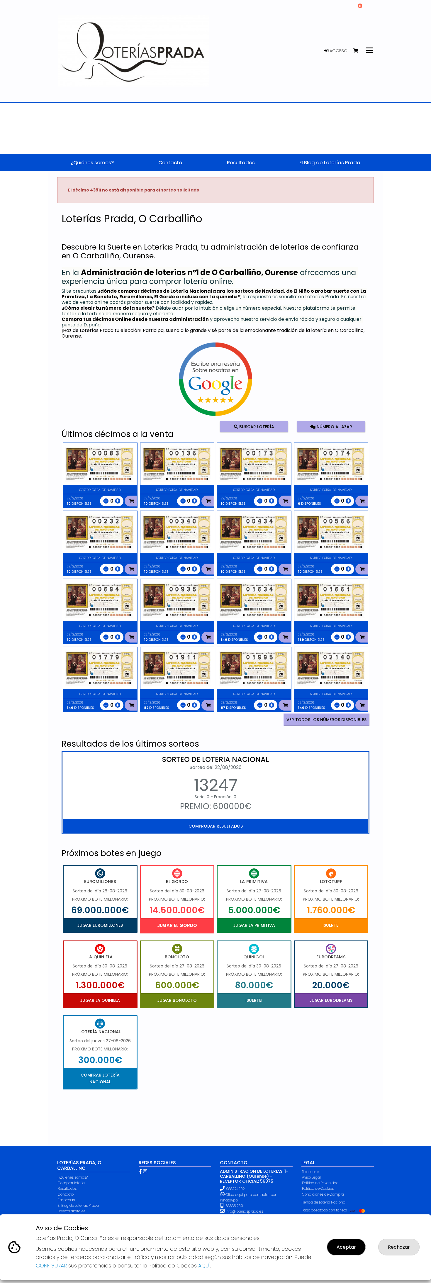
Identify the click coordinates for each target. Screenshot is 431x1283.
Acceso (337, 51)
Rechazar (399, 1247)
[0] (358, 51)
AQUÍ (204, 1265)
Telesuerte (310, 1171)
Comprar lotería (71, 1182)
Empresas (66, 1199)
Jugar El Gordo (177, 925)
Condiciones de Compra (323, 1194)
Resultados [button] (241, 162)
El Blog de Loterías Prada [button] (329, 162)
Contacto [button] (170, 162)
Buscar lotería (256, 426)
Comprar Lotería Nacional (100, 1078)
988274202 (235, 1188)
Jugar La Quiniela (100, 1000)
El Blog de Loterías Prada (78, 1205)
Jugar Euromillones (100, 925)
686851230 (234, 1205)
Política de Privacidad (320, 1182)
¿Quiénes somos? (73, 1177)
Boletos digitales (71, 1211)
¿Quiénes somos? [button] (92, 162)
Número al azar (333, 426)
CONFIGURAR (51, 1265)
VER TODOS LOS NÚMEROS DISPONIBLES (326, 720)
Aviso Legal (311, 1177)
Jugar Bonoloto (177, 1000)
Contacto (66, 1194)
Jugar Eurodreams (330, 1000)
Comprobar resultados (216, 826)
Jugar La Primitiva (254, 925)
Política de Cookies (318, 1188)
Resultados (67, 1188)
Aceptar (346, 1247)
